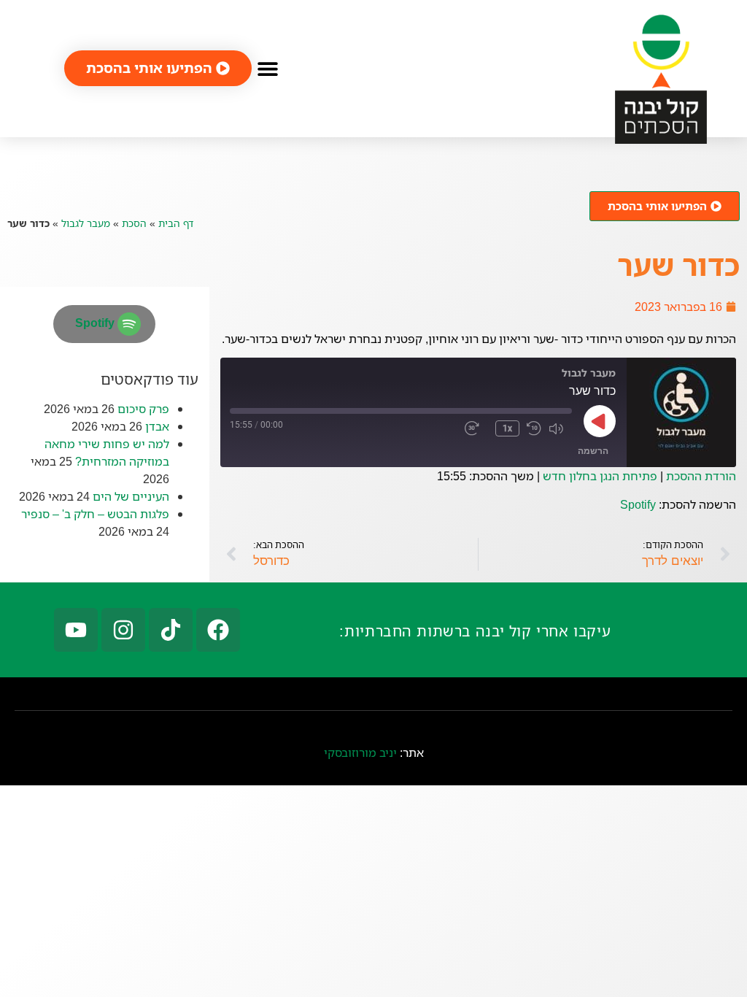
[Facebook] (218, 630)
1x (507, 428)
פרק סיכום (143, 409)
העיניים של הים (131, 496)
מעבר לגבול (85, 223)
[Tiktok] (171, 630)
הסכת (134, 223)
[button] (268, 68)
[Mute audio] (560, 428)
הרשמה (593, 450)
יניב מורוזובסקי (360, 752)
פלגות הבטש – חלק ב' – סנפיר (95, 514)
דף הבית (175, 223)
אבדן (157, 426)
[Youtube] (76, 630)
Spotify (638, 504)
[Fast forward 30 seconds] (476, 428)
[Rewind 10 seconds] (534, 428)
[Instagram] (123, 630)
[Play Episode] (600, 421)
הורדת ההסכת (701, 476)
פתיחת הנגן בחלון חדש (600, 476)
